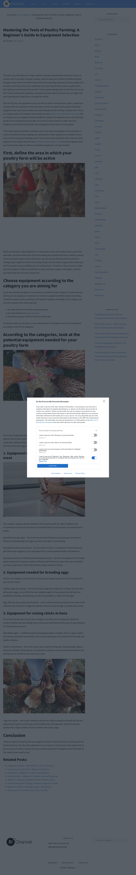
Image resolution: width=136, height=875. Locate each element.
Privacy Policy (80, 473)
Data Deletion (56, 473)
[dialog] (68, 437)
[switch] (94, 435)
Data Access (68, 473)
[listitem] (68, 430)
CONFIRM (53, 466)
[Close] (105, 402)
